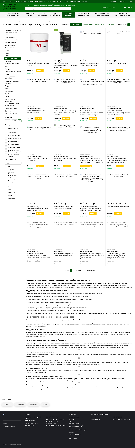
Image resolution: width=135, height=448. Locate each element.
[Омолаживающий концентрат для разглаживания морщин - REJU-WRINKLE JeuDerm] (119, 138)
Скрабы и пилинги (11, 94)
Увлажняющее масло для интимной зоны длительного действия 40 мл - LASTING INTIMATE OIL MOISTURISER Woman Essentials (91, 210)
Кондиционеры (10, 45)
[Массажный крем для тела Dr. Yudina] (39, 43)
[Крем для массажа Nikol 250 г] (119, 186)
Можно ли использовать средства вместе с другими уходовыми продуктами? (51, 385)
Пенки (7, 74)
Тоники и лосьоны (11, 108)
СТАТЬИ (66, 1)
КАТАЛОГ (5, 1)
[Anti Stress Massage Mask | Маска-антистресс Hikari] (66, 233)
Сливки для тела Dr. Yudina (116, 63)
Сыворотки (9, 91)
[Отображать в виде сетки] (128, 24)
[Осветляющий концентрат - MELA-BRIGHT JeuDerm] (66, 186)
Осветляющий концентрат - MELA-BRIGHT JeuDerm (64, 207)
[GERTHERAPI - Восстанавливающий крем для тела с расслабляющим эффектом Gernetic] (92, 90)
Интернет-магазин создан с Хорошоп (12, 444)
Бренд (7, 125)
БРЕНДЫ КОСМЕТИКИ (42, 14)
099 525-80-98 (108, 7)
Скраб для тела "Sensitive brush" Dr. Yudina (36, 112)
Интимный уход (10, 42)
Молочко (8, 61)
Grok (45, 404)
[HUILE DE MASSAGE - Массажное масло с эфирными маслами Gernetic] (119, 90)
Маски (7, 53)
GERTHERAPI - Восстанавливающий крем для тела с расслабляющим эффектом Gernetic (91, 114)
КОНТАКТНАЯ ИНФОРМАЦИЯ (54, 1)
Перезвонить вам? (96, 419)
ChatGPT (7, 404)
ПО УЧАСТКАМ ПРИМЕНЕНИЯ (83, 14)
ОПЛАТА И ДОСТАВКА (20, 1)
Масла (7, 56)
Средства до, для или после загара (12, 105)
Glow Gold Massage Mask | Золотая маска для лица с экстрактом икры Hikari (116, 256)
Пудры (7, 86)
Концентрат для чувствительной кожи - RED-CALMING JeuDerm (38, 208)
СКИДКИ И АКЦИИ (30, 14)
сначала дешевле (88, 24)
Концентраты (9, 48)
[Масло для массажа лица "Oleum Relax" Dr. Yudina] (92, 43)
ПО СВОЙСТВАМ (55, 14)
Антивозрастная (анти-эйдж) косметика (13, 31)
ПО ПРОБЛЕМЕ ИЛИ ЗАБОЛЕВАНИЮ (102, 14)
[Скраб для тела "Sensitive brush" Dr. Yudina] (39, 90)
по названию (111, 24)
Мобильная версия (9, 426)
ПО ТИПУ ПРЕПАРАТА (68, 14)
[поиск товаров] (69, 9)
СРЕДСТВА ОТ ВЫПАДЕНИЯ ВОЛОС (13, 14)
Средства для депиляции (10, 100)
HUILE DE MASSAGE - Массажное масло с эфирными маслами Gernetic (118, 113)
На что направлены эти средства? (37, 368)
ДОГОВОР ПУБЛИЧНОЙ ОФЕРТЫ (36, 1)
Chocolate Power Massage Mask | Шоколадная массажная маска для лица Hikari (92, 256)
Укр (86, 1)
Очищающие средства (13, 71)
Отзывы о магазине (75, 1)
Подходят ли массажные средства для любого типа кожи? (45, 377)
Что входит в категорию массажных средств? (40, 352)
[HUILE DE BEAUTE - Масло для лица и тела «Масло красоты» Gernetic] (66, 90)
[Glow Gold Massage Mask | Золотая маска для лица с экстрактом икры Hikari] (119, 233)
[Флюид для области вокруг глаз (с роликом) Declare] (39, 138)
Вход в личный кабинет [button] (76, 417)
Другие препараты (11, 114)
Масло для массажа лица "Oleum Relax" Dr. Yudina (89, 64)
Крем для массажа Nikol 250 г (118, 206)
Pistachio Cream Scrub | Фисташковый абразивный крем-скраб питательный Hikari (38, 256)
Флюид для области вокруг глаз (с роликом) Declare (39, 160)
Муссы (7, 66)
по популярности (76, 24)
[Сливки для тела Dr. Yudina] (119, 43)
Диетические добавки (12, 40)
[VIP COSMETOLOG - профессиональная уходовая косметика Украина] (12, 417)
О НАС (11, 1)
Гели (6, 35)
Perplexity (33, 404)
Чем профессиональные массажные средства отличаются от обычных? (48, 360)
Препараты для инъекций (10, 78)
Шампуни (8, 111)
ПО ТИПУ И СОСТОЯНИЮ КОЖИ (122, 14)
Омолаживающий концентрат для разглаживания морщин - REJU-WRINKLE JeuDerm (118, 161)
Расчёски (8, 89)
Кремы (7, 50)
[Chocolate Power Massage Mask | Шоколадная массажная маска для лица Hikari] (92, 233)
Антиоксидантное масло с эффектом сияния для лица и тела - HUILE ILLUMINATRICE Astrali (91, 162)
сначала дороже (100, 24)
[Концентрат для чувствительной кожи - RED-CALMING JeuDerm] (39, 186)
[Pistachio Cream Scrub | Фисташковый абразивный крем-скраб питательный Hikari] (39, 233)
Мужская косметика (12, 64)
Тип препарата (10, 159)
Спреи (7, 96)
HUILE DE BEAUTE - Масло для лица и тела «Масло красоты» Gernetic (65, 113)
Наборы (7, 69)
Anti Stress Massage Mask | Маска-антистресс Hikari (64, 255)
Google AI (20, 404)
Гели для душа (10, 37)
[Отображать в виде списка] (131, 24)
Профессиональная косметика (12, 82)
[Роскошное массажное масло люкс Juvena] (66, 138)
